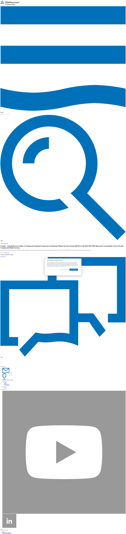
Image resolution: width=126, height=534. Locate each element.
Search (2, 240)
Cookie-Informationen (62, 266)
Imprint (3, 531)
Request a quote (2, 256)
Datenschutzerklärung (50, 266)
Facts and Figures (7, 385)
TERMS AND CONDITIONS (7, 533)
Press (5, 382)
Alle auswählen (73, 269)
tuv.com (5, 387)
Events (5, 383)
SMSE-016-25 (7, 252)
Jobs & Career (6, 384)
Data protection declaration (6, 532)
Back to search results (4, 243)
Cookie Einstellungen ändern (64, 269)
